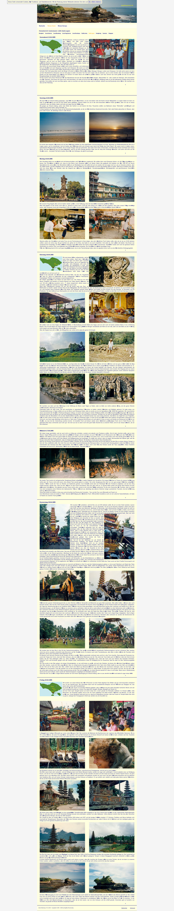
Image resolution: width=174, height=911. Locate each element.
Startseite (42, 26)
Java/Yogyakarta (66, 33)
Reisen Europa (62, 26)
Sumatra (105, 33)
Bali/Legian (91, 33)
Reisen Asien (52, 26)
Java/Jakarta (48, 33)
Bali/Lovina (84, 33)
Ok (89, 2)
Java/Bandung (57, 33)
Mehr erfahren (96, 2)
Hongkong (98, 33)
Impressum (132, 908)
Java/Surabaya (76, 33)
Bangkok (41, 33)
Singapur (110, 33)
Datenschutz (124, 908)
